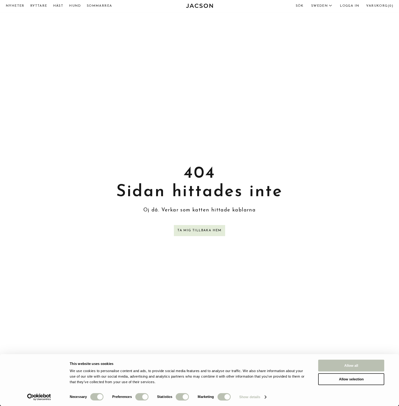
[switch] (141, 396)
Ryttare (38, 6)
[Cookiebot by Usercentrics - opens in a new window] (39, 397)
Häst (58, 6)
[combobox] (311, 6)
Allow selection (351, 379)
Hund (75, 6)
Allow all (351, 365)
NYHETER (15, 6)
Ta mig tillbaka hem (199, 230)
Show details (249, 397)
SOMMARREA (99, 6)
